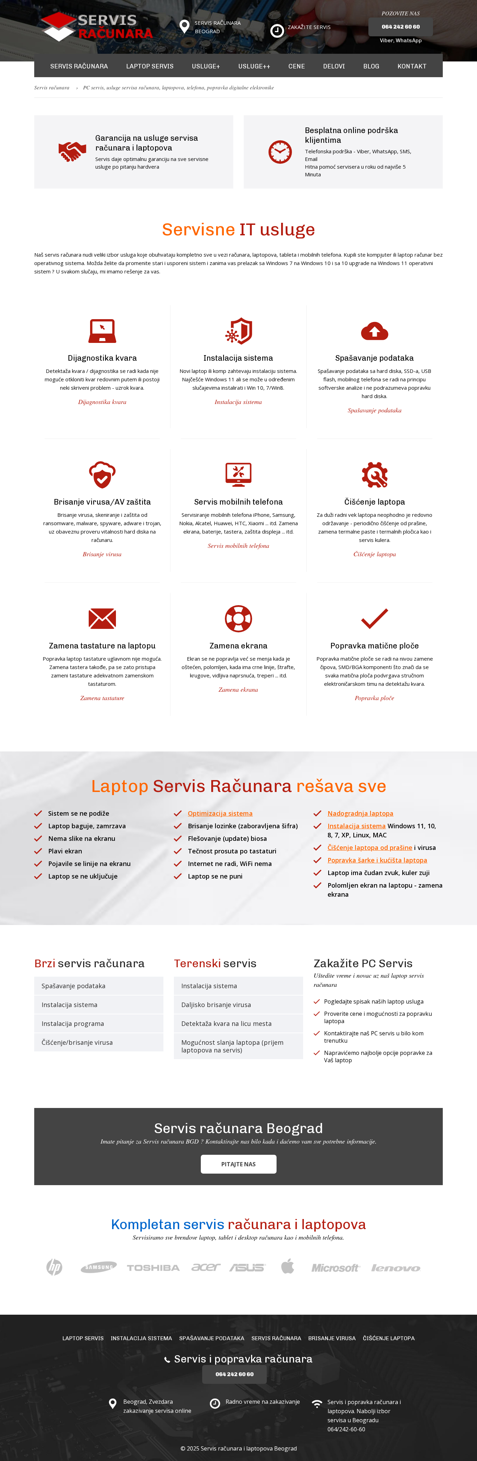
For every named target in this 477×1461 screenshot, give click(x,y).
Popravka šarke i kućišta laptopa (377, 860)
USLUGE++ (254, 66)
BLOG (371, 66)
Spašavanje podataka (375, 409)
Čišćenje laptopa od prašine (370, 847)
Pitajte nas (238, 1164)
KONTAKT (412, 66)
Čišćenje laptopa (374, 553)
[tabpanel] (55, 1267)
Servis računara (51, 87)
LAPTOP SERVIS (150, 66)
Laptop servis (83, 1338)
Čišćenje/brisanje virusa (77, 1042)
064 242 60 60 (401, 26)
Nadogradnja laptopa (361, 813)
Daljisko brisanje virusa (216, 1004)
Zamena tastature (102, 697)
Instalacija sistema (238, 401)
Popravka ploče (374, 697)
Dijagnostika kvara (102, 401)
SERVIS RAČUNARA (79, 66)
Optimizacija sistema (220, 813)
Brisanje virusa (102, 553)
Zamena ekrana (238, 689)
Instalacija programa (73, 1023)
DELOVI (334, 66)
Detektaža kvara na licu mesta (226, 1023)
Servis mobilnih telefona (238, 545)
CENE (296, 66)
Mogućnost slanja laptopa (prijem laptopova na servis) (232, 1046)
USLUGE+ (206, 66)
